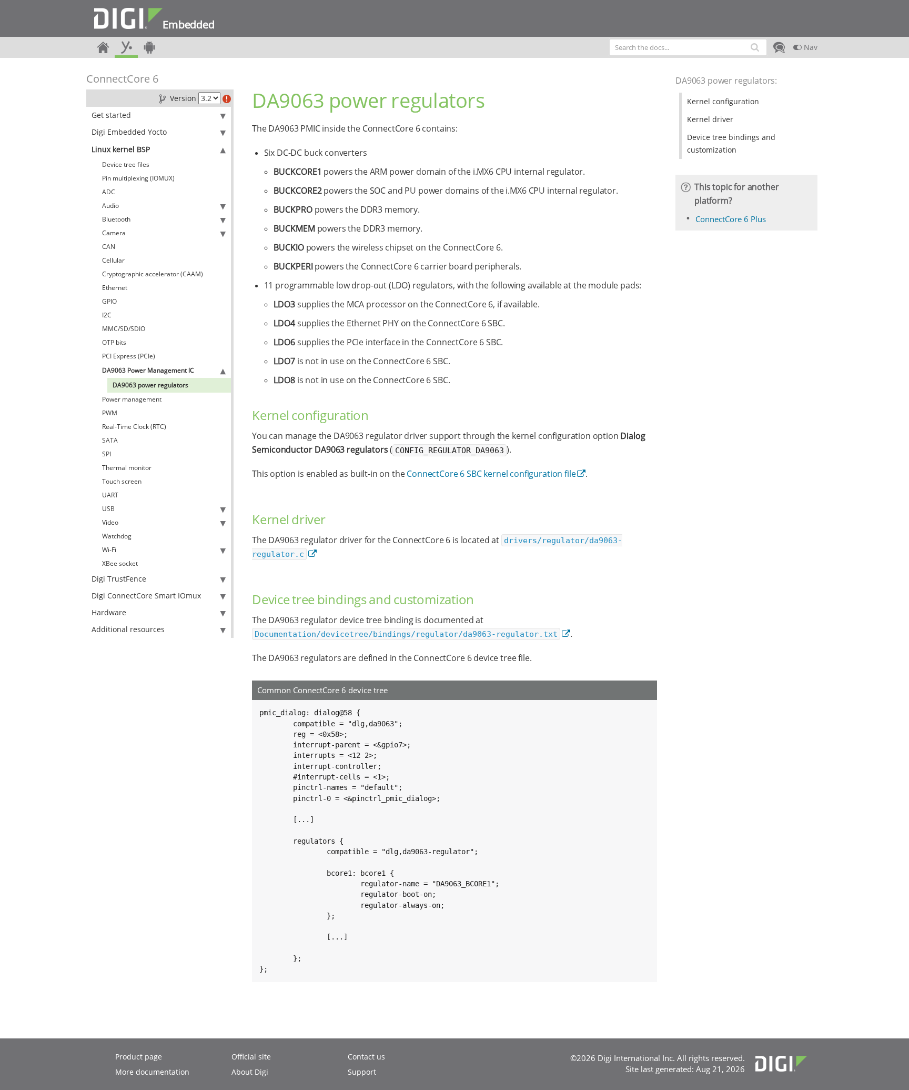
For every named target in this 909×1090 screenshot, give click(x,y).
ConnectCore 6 (122, 79)
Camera (114, 232)
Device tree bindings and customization (731, 143)
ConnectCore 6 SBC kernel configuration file (491, 473)
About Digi (249, 1072)
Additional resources (128, 629)
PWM (109, 412)
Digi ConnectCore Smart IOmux (146, 596)
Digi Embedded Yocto (129, 132)
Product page (138, 1057)
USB (108, 508)
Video (110, 522)
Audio (110, 205)
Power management (131, 399)
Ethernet (114, 287)
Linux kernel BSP (121, 149)
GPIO (109, 301)
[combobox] (688, 47)
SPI (106, 453)
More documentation (152, 1072)
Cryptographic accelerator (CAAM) (152, 273)
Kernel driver (710, 119)
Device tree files (125, 164)
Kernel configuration (723, 101)
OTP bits (114, 342)
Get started (111, 115)
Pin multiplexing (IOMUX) (138, 178)
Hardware (109, 612)
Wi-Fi (109, 549)
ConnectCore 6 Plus (730, 219)
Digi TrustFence (119, 579)
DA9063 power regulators (150, 385)
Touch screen (122, 481)
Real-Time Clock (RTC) (134, 426)
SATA (110, 440)
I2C (107, 315)
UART (110, 495)
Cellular (113, 260)
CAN (108, 246)
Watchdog (117, 536)
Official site (251, 1057)
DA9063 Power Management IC (148, 370)
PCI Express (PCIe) (128, 356)
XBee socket (120, 563)
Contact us (366, 1057)
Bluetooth (116, 219)
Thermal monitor (127, 467)
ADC (108, 191)
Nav (809, 47)
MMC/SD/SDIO (123, 328)
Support (362, 1072)
